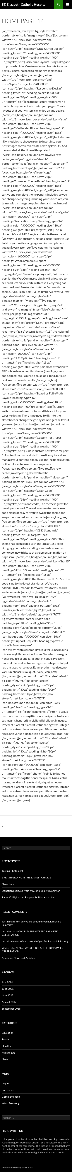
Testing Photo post (12, 870)
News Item (8, 884)
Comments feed (11, 1096)
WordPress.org (10, 1103)
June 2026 (8, 988)
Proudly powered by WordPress (17, 1167)
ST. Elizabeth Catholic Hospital (24, 4)
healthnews (8, 1052)
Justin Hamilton (11, 921)
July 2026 (7, 982)
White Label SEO (11, 948)
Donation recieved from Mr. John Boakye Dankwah (31, 890)
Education (7, 1032)
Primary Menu (67, 4)
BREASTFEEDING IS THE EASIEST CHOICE (26, 877)
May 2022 (7, 995)
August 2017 (9, 1001)
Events (5, 1039)
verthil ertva (9, 941)
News (5, 1059)
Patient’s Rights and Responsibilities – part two (28, 897)
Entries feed (9, 1090)
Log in (5, 1083)
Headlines (7, 1046)
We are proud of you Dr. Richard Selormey (44, 941)
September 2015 (11, 1008)
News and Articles (24, 957)
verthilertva (8, 931)
